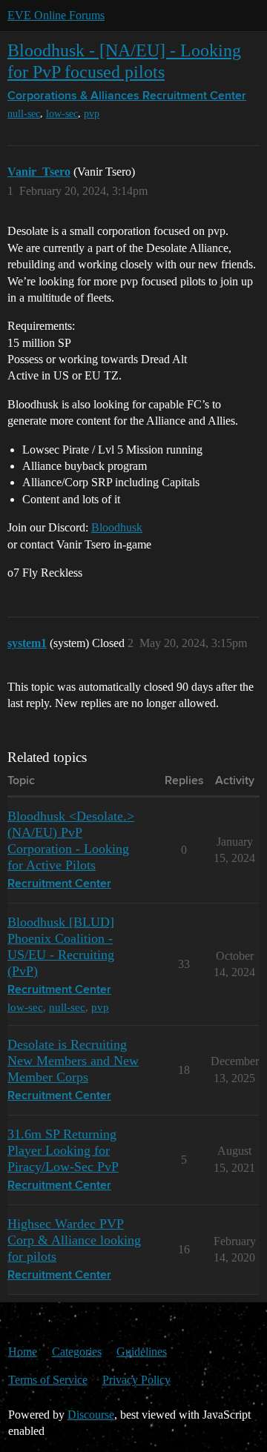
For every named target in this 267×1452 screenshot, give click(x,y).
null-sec (23, 113)
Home (22, 1351)
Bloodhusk (116, 527)
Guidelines (141, 1351)
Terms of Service (48, 1379)
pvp (91, 113)
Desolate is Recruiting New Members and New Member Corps (73, 1060)
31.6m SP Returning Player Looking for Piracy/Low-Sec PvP (63, 1150)
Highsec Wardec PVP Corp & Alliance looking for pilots (74, 1240)
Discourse (90, 1414)
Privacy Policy (136, 1379)
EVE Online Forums (56, 15)
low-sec (62, 113)
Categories (77, 1351)
